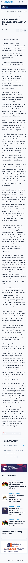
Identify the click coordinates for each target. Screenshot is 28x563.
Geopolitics (19, 450)
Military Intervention (10, 456)
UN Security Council (9, 453)
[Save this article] (21, 30)
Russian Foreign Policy (10, 460)
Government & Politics (7, 16)
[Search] (22, 2)
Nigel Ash (4, 29)
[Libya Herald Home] (9, 2)
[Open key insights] (24, 30)
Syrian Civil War (9, 450)
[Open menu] (1, 2)
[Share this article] (17, 30)
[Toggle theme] (25, 2)
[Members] (19, 2)
